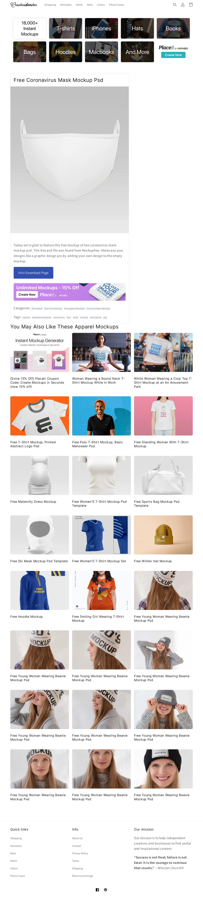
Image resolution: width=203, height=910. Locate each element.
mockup (84, 317)
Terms (75, 860)
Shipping (77, 868)
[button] (175, 5)
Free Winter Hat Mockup (153, 561)
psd (105, 317)
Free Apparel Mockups (74, 308)
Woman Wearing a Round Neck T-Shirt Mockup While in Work (98, 380)
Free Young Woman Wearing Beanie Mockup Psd (161, 618)
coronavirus (59, 317)
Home (13, 860)
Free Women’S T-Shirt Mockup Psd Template (99, 503)
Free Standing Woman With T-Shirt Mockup (161, 444)
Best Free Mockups (53, 308)
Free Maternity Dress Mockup (33, 502)
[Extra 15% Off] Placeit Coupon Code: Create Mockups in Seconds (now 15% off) (37, 383)
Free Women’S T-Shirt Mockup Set (99, 561)
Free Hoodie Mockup (26, 617)
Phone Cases (17, 875)
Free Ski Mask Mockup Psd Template (39, 561)
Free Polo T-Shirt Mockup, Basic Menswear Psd (97, 444)
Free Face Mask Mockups (98, 308)
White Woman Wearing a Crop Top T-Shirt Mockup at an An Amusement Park (163, 383)
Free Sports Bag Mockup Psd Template (157, 503)
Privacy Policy (80, 853)
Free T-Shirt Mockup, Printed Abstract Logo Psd (33, 444)
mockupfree (95, 317)
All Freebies (37, 308)
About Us (77, 838)
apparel (26, 317)
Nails (13, 853)
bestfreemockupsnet (41, 317)
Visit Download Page (33, 273)
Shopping (16, 838)
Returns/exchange (82, 875)
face (69, 317)
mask (75, 317)
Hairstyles (16, 846)
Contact (76, 846)
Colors (14, 868)
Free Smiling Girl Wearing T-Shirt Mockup (98, 618)
